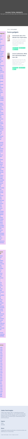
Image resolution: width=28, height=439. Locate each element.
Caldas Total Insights (14, 12)
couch (14, 69)
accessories (15, 49)
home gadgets (22, 47)
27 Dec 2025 (15, 47)
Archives (3, 424)
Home (8, 29)
